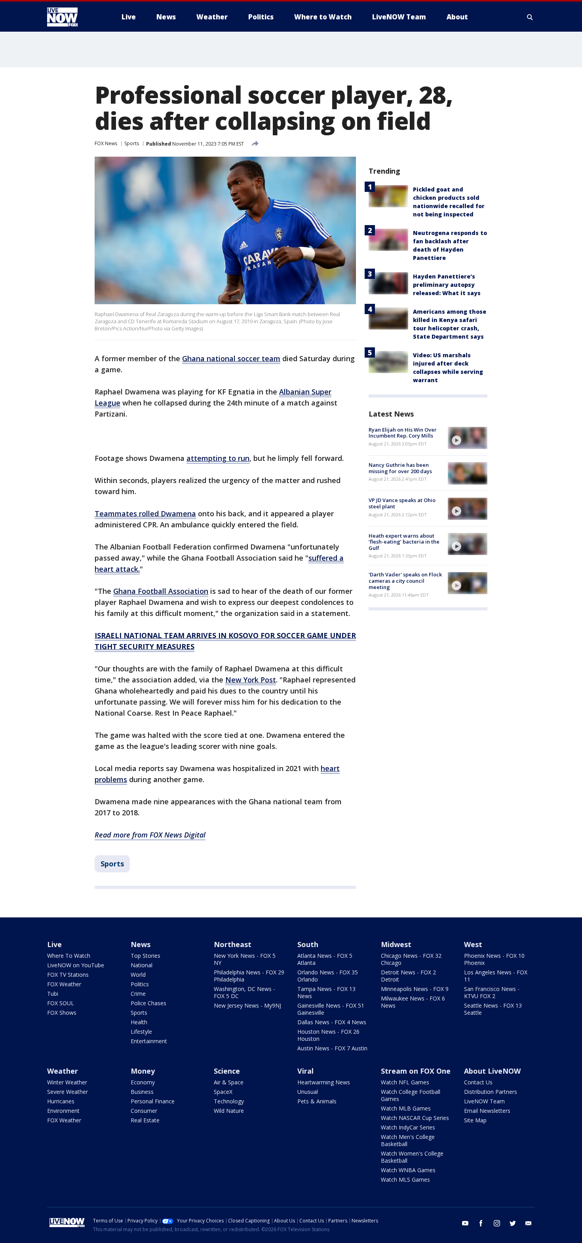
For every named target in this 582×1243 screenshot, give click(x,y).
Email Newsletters (487, 1110)
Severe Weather (67, 1091)
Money (143, 1071)
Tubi (52, 993)
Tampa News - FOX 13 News (326, 992)
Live (54, 944)
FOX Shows (61, 1012)
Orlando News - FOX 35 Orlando (327, 975)
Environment (63, 1110)
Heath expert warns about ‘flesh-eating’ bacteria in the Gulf (404, 541)
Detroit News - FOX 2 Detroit (408, 975)
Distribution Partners (490, 1091)
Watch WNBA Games (408, 1170)
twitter (512, 1223)
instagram (497, 1223)
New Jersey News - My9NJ (247, 1005)
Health (139, 1022)
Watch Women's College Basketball (412, 1157)
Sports (131, 143)
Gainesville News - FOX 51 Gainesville (330, 1009)
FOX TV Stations (68, 974)
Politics (140, 984)
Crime (138, 993)
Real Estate (145, 1120)
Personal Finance (153, 1101)
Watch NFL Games (405, 1082)
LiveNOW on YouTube (75, 965)
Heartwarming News (323, 1082)
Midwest (396, 944)
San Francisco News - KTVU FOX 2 (491, 992)
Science (227, 1071)
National (141, 965)
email (528, 1223)
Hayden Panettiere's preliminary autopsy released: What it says (447, 285)
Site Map (475, 1120)
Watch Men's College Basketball (408, 1140)
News (140, 944)
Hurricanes (60, 1101)
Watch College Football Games (410, 1095)
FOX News (106, 143)
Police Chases (148, 1003)
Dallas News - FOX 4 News (331, 1022)
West (473, 944)
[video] (467, 438)
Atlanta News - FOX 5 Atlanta (324, 959)
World (138, 974)
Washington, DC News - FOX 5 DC (244, 992)
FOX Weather (64, 984)
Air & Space (228, 1082)
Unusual (307, 1091)
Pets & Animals (317, 1101)
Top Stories (145, 955)
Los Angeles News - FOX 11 (495, 975)
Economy (143, 1082)
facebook (481, 1223)
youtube (465, 1223)
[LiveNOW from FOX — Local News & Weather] (73, 17)
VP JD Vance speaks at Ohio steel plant (402, 503)
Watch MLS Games (405, 1179)
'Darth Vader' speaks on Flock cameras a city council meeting (405, 581)
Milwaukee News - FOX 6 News (413, 1002)
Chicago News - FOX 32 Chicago (411, 959)
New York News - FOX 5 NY (245, 959)
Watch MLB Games (406, 1108)
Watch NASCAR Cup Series (415, 1118)
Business (142, 1091)
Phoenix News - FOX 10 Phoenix (494, 959)
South (307, 944)
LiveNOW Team (484, 1101)
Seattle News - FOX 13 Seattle (493, 1009)
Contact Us (478, 1082)
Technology (229, 1101)
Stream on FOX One (416, 1071)
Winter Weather (67, 1082)
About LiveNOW (492, 1071)
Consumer (144, 1110)
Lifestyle (141, 1031)
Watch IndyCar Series (408, 1127)
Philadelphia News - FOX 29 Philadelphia (249, 975)
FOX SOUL (60, 1003)
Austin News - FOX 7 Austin (332, 1048)
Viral (305, 1071)
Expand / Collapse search (530, 17)
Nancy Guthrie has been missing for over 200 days (400, 468)
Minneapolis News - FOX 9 (415, 989)
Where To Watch (68, 955)
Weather (62, 1071)
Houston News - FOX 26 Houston (328, 1035)
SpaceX (223, 1091)
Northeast (232, 944)
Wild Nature (229, 1110)
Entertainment (149, 1041)
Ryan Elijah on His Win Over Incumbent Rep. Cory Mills (403, 433)
